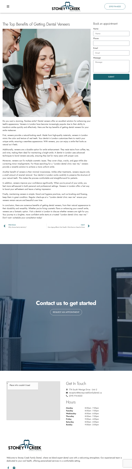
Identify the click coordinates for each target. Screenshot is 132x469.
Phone (96, 38)
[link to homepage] (66, 6)
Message (97, 58)
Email (95, 48)
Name (95, 29)
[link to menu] (21, 6)
